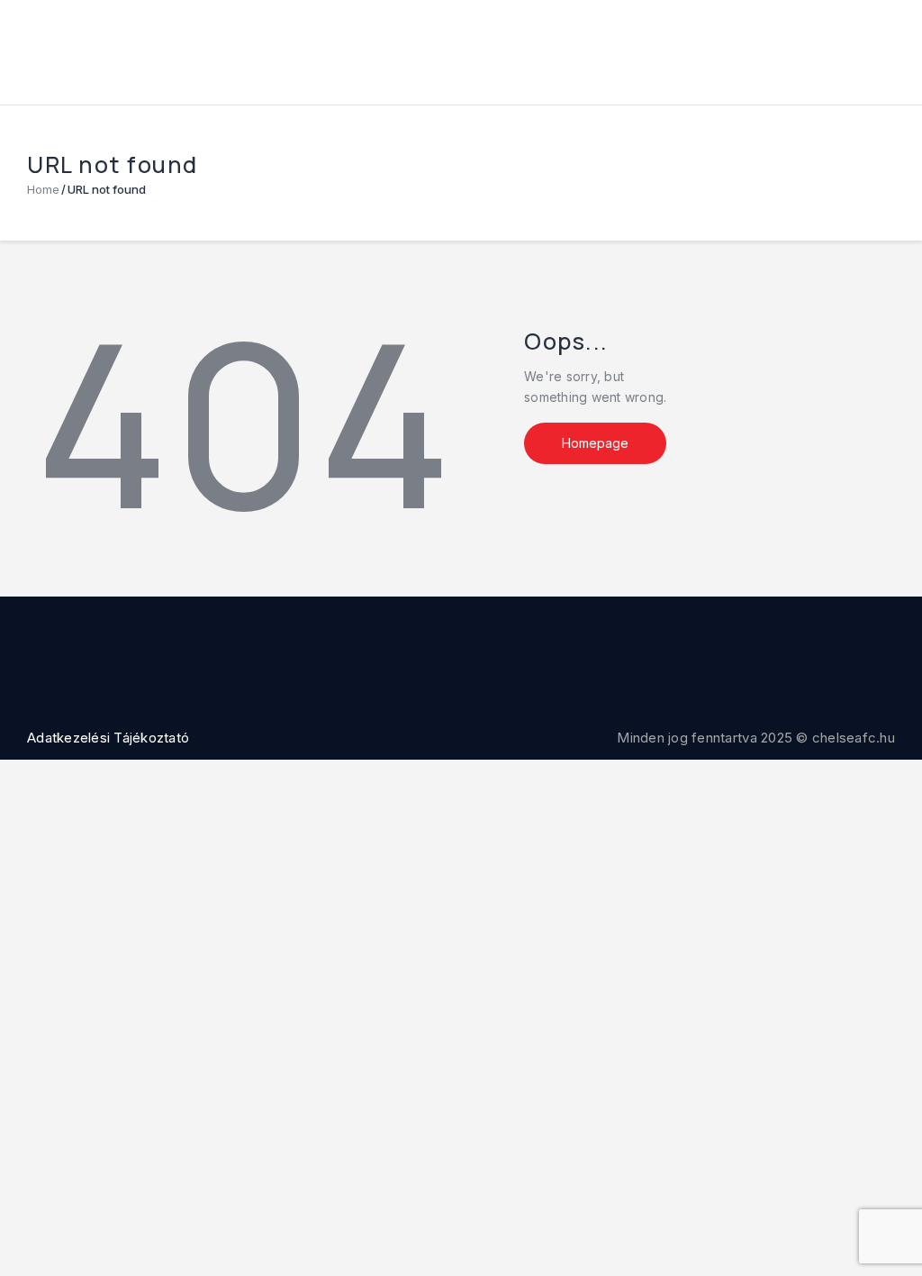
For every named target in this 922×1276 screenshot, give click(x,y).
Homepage (595, 443)
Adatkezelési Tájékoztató (108, 737)
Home (43, 189)
